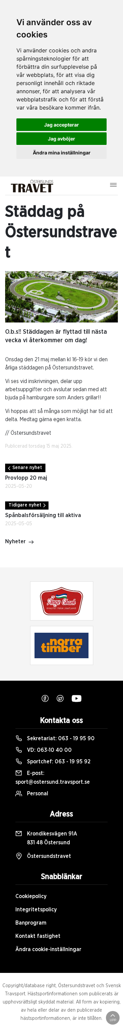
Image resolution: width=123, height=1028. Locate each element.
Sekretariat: (60, 738)
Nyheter (15, 541)
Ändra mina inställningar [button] (62, 152)
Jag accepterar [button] (61, 125)
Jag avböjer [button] (61, 139)
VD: (49, 750)
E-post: (52, 777)
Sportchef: (58, 761)
